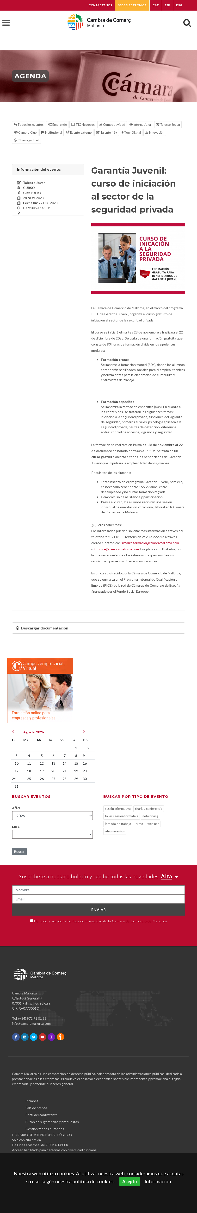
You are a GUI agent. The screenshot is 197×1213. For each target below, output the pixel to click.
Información (158, 1181)
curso (139, 824)
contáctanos (100, 5)
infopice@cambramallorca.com (116, 549)
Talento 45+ (108, 132)
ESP (167, 5)
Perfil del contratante (41, 1115)
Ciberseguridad (28, 140)
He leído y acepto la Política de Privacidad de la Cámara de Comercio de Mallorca (100, 921)
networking (150, 816)
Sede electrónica (132, 5)
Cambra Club (27, 132)
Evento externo (80, 132)
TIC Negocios (85, 124)
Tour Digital (132, 132)
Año (16, 808)
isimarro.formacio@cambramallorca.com (150, 543)
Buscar (19, 851)
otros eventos (115, 831)
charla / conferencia (148, 809)
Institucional (53, 132)
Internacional (142, 124)
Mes (16, 827)
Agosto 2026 (33, 732)
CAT (156, 5)
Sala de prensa (36, 1108)
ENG (179, 5)
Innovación (156, 132)
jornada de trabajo (118, 824)
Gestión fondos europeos (44, 1129)
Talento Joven (170, 124)
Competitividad (113, 124)
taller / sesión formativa (121, 816)
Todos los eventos (30, 124)
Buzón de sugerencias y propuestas (52, 1122)
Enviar (98, 909)
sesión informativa (118, 809)
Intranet (31, 1101)
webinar (153, 824)
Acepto (129, 1181)
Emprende (59, 124)
